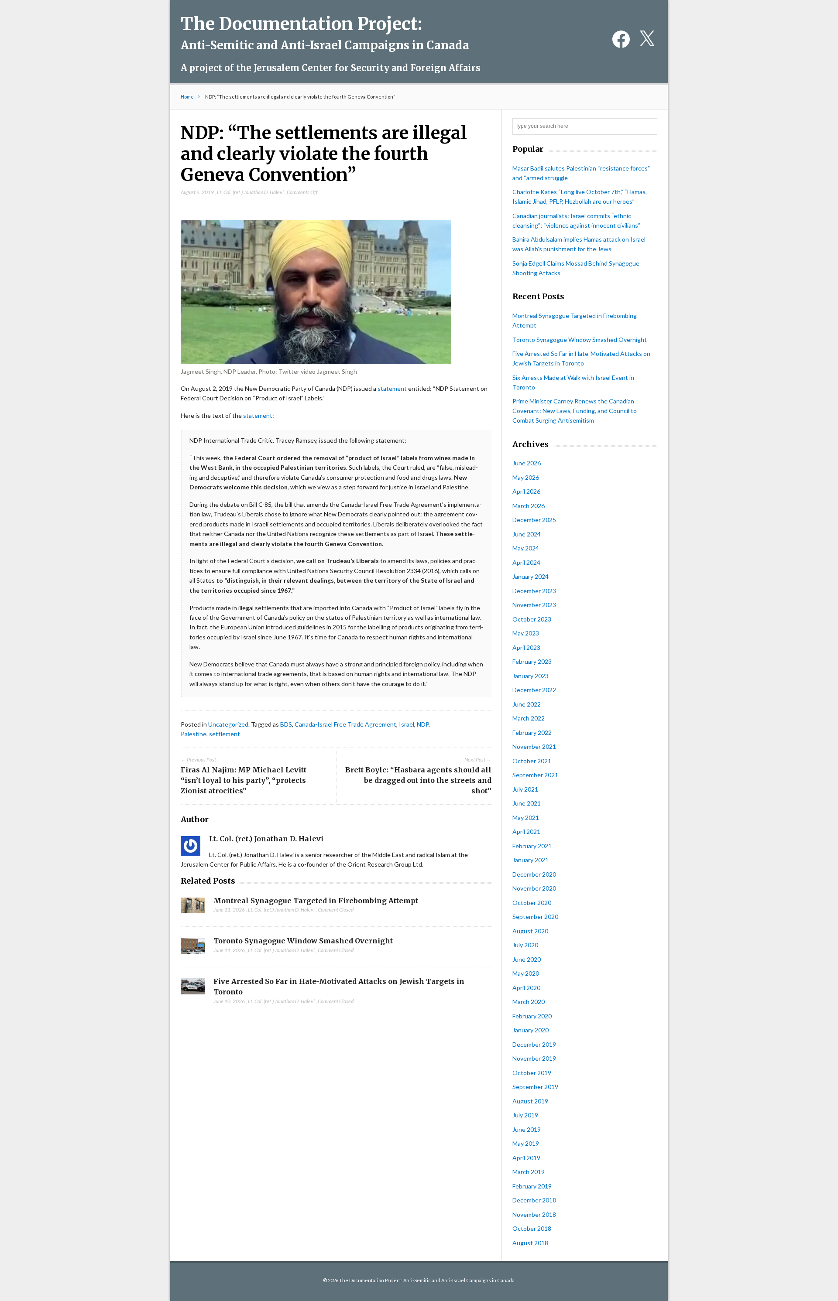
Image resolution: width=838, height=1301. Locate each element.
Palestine (193, 734)
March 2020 (528, 1001)
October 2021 (531, 761)
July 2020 (525, 945)
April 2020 (526, 987)
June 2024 (526, 534)
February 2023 (532, 661)
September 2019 (535, 1086)
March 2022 (528, 718)
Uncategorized (228, 724)
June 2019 (526, 1129)
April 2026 (526, 491)
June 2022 (526, 704)
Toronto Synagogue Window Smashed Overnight (303, 940)
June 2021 (526, 803)
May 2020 (525, 973)
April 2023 (526, 647)
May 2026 (525, 477)
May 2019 (525, 1143)
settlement (224, 734)
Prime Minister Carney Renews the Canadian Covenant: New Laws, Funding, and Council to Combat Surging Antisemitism (574, 410)
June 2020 (526, 959)
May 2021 (525, 817)
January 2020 (530, 1030)
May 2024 (525, 548)
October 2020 (531, 902)
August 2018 (530, 1242)
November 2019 (534, 1058)
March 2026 (528, 505)
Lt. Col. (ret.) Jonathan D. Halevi (250, 192)
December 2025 (534, 519)
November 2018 (534, 1214)
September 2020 (535, 916)
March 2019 (528, 1171)
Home (187, 96)
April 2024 (526, 562)
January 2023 (530, 676)
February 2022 (532, 732)
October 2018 (531, 1228)
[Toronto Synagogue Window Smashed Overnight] (193, 948)
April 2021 (526, 831)
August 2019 (530, 1101)
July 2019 (525, 1115)
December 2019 (534, 1044)
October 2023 (531, 619)
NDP (423, 724)
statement (392, 388)
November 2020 (534, 888)
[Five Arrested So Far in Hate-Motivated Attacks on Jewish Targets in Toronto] (193, 988)
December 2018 (534, 1200)
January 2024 (530, 576)
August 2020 (530, 931)
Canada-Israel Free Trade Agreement (345, 724)
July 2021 (525, 789)
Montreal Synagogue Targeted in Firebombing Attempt (315, 900)
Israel (406, 724)
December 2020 (534, 874)
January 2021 (530, 860)
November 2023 (534, 604)
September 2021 (535, 775)
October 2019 (531, 1072)
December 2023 (534, 590)
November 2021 (534, 746)
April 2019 (526, 1157)
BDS (286, 724)
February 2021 (532, 846)
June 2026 (526, 463)
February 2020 (532, 1016)
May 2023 (525, 633)
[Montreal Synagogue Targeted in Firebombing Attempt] (193, 908)
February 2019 (532, 1186)
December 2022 (534, 689)
